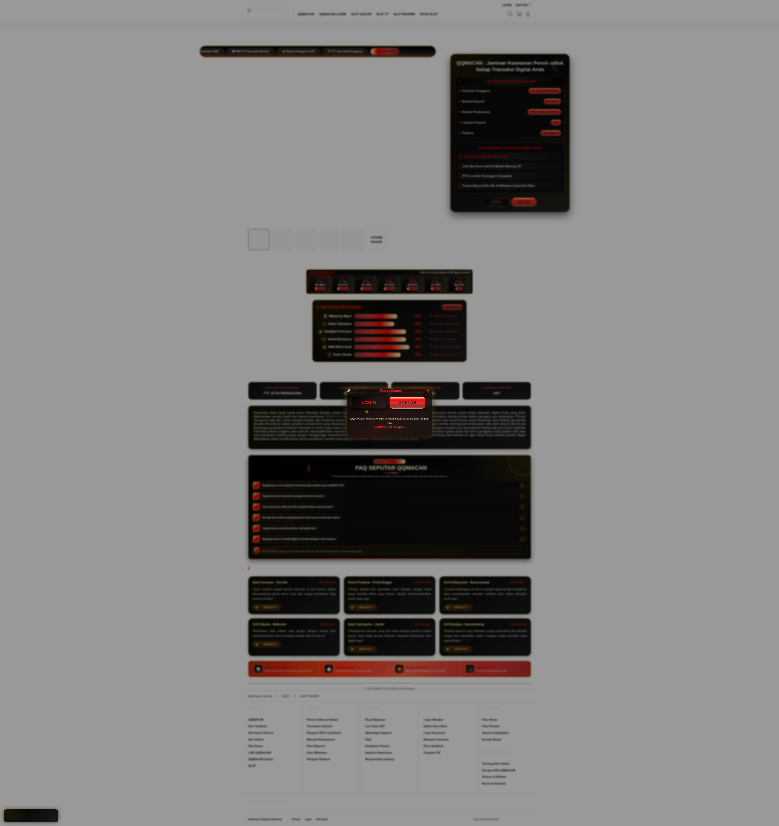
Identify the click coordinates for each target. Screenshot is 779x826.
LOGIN (369, 402)
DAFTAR (407, 402)
